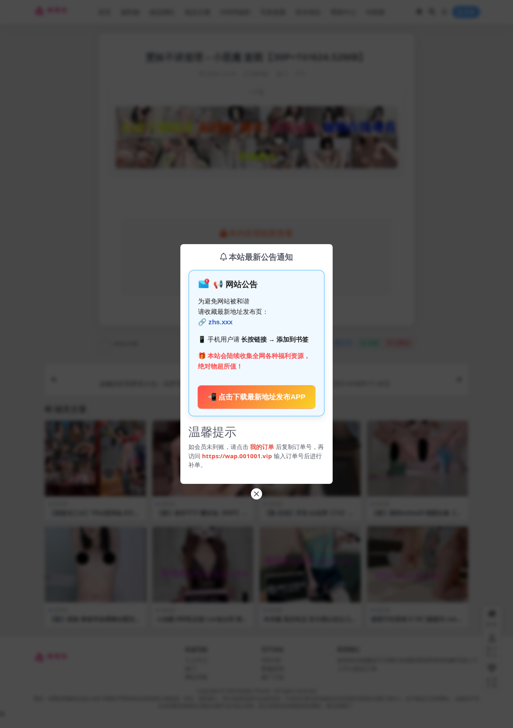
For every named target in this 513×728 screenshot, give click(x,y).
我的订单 (262, 447)
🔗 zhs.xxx (215, 322)
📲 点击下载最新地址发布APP (257, 397)
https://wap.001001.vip (238, 456)
